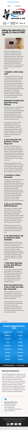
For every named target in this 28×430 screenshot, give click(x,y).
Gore (20, 338)
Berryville (20, 332)
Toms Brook (20, 352)
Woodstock (20, 359)
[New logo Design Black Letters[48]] (14, 9)
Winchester (7, 359)
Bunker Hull (7, 335)
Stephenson (20, 349)
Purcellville (20, 345)
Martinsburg (8, 345)
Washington (20, 355)
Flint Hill (20, 335)
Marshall (20, 342)
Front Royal (7, 338)
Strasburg (7, 352)
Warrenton (7, 355)
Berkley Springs (7, 332)
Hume (7, 342)
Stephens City (7, 349)
